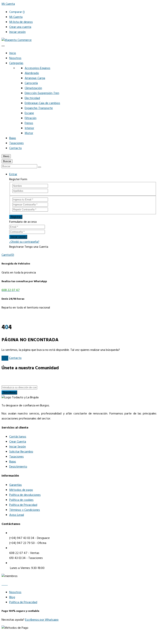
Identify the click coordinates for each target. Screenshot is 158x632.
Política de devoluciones (25, 495)
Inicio (12, 53)
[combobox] (19, 166)
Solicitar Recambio (21, 451)
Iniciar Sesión (17, 446)
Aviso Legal (16, 515)
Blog (12, 597)
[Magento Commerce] (17, 40)
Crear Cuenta (17, 441)
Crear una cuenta (20, 27)
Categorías (16, 63)
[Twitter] (5, 584)
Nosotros (15, 58)
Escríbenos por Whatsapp (42, 619)
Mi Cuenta (16, 17)
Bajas (12, 138)
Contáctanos (17, 436)
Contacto (15, 148)
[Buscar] (39, 167)
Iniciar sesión (17, 32)
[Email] (7, 584)
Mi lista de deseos (21, 22)
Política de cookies (21, 500)
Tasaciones (16, 143)
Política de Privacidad (23, 505)
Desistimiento (18, 466)
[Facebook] (3, 584)
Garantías (15, 485)
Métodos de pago (21, 490)
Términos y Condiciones (24, 510)
